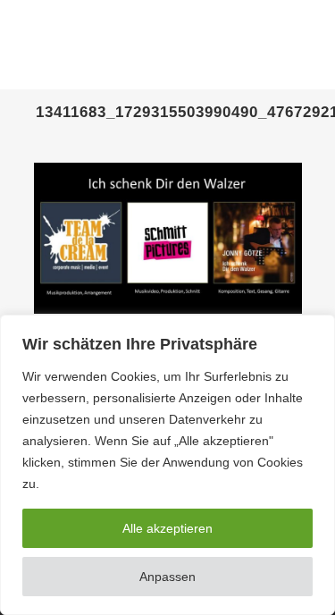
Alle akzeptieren (167, 528)
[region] (167, 465)
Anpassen (167, 576)
